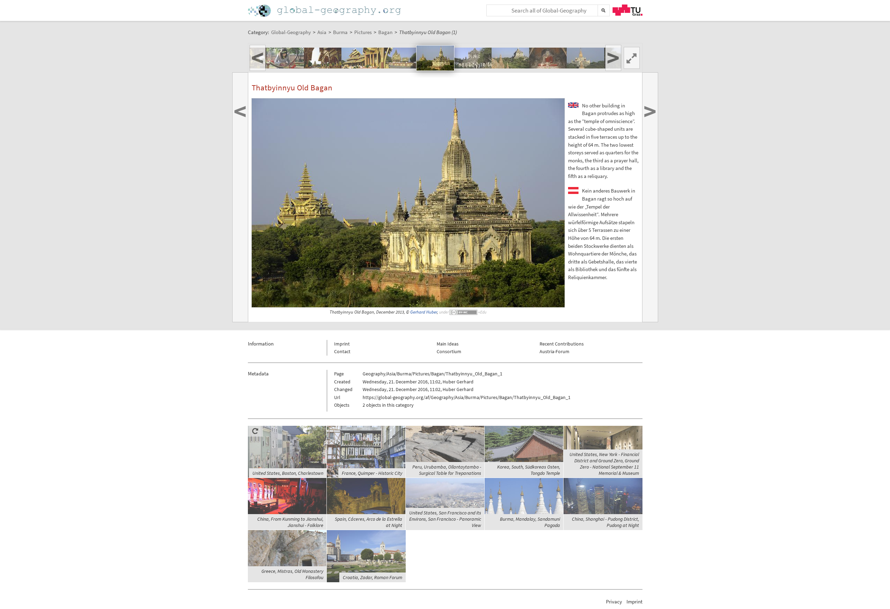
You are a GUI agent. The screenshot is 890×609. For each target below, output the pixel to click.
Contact (342, 351)
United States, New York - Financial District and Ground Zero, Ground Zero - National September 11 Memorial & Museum (604, 463)
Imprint (342, 344)
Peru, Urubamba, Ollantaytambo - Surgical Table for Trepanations (446, 470)
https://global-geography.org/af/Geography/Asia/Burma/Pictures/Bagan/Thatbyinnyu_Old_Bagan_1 (467, 397)
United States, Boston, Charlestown (287, 473)
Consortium (449, 351)
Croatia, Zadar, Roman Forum (372, 577)
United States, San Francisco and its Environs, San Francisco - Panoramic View (445, 519)
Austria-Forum (554, 351)
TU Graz (627, 10)
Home (325, 11)
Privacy (614, 601)
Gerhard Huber (423, 312)
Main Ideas (448, 344)
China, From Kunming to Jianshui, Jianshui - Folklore (290, 522)
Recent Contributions (562, 344)
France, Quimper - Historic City (372, 473)
